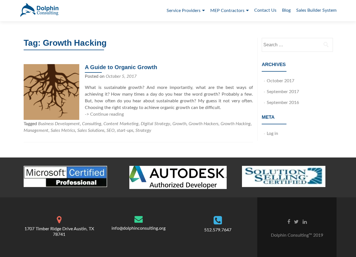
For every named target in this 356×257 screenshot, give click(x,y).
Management (36, 130)
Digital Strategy (155, 124)
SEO (111, 130)
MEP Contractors (227, 10)
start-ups (125, 130)
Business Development (59, 124)
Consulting (91, 124)
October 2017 (280, 81)
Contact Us (265, 10)
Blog (286, 10)
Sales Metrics (63, 130)
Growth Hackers (203, 124)
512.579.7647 (217, 230)
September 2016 (283, 102)
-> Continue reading (104, 114)
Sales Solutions (90, 130)
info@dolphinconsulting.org (138, 228)
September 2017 (283, 91)
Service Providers (184, 10)
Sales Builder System (316, 10)
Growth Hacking (236, 124)
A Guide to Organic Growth (121, 67)
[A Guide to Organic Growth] (51, 91)
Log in (272, 133)
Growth (179, 124)
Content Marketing (121, 124)
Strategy (143, 130)
